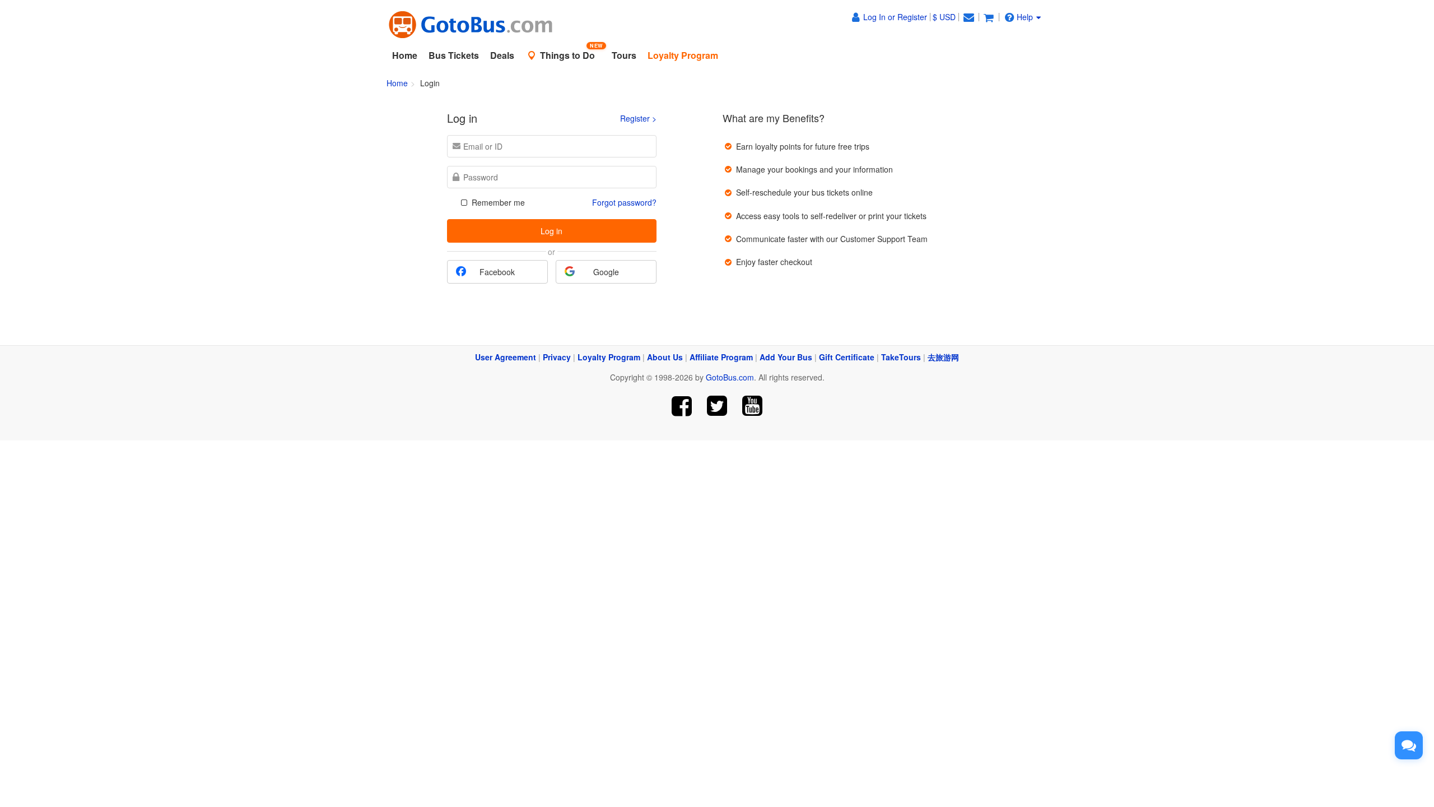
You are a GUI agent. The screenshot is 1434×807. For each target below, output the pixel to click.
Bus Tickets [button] (454, 55)
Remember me (497, 202)
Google (606, 271)
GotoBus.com (730, 377)
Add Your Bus (786, 357)
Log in (551, 230)
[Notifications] (968, 16)
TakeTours (901, 357)
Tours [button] (624, 55)
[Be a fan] (682, 406)
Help (1025, 16)
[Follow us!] (717, 406)
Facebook (497, 271)
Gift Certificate (846, 357)
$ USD (944, 16)
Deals (502, 55)
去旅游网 (943, 357)
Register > (638, 118)
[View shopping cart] (988, 16)
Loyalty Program (609, 357)
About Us (665, 357)
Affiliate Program (721, 357)
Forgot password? (624, 202)
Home (404, 55)
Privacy (557, 357)
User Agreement (505, 357)
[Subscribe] (752, 406)
